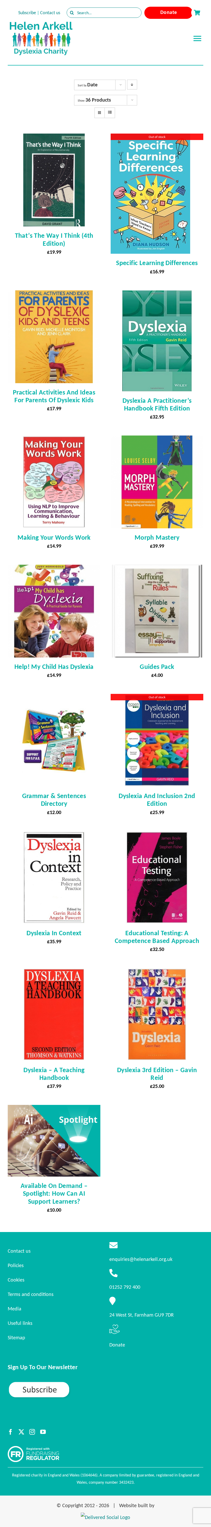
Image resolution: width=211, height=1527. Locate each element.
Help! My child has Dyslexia (54, 666)
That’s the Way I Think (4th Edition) (54, 239)
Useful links (20, 1323)
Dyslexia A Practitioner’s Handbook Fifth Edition (157, 404)
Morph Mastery (157, 537)
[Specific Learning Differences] (150, 138)
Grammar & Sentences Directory (54, 800)
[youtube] (43, 1432)
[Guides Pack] (157, 569)
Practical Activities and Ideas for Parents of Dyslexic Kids (54, 396)
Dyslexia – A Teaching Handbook (53, 1074)
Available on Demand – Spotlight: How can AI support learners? (54, 1193)
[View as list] (110, 112)
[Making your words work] (54, 440)
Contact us (50, 12)
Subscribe (27, 12)
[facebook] (10, 1432)
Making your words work (54, 537)
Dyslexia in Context (54, 933)
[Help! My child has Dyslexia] (54, 569)
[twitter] (21, 1432)
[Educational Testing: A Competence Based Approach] (157, 836)
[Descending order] (132, 84)
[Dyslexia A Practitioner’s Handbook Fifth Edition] (157, 295)
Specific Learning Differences (157, 263)
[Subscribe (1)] (57, 1383)
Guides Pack (157, 666)
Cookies (16, 1280)
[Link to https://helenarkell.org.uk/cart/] (197, 12)
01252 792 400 (124, 1287)
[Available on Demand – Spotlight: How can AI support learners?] (54, 1109)
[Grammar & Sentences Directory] (54, 698)
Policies (16, 1265)
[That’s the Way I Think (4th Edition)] (54, 138)
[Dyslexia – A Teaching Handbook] (54, 973)
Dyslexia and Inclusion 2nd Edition (157, 800)
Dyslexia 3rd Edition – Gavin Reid (157, 1074)
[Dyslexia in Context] (54, 836)
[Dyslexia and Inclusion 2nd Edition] (157, 698)
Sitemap (16, 1337)
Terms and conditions (31, 1294)
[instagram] (32, 1432)
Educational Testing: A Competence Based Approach (157, 937)
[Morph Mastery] (157, 440)
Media (14, 1309)
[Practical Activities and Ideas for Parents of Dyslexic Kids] (54, 295)
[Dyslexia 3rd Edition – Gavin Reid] (157, 973)
